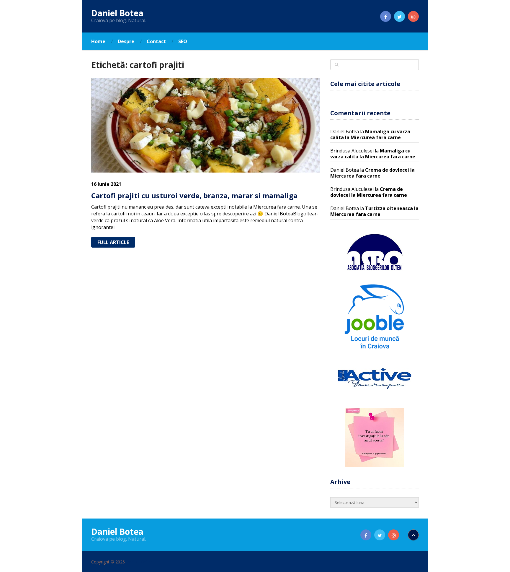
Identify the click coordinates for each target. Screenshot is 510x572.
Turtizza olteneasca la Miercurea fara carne (374, 211)
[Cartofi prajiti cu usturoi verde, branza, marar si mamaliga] (205, 125)
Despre (126, 41)
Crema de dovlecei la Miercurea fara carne (372, 173)
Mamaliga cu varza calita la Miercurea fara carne (370, 134)
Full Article (113, 242)
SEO (182, 41)
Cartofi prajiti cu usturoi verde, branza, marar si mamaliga (194, 195)
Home (98, 41)
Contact (156, 41)
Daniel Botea (117, 13)
